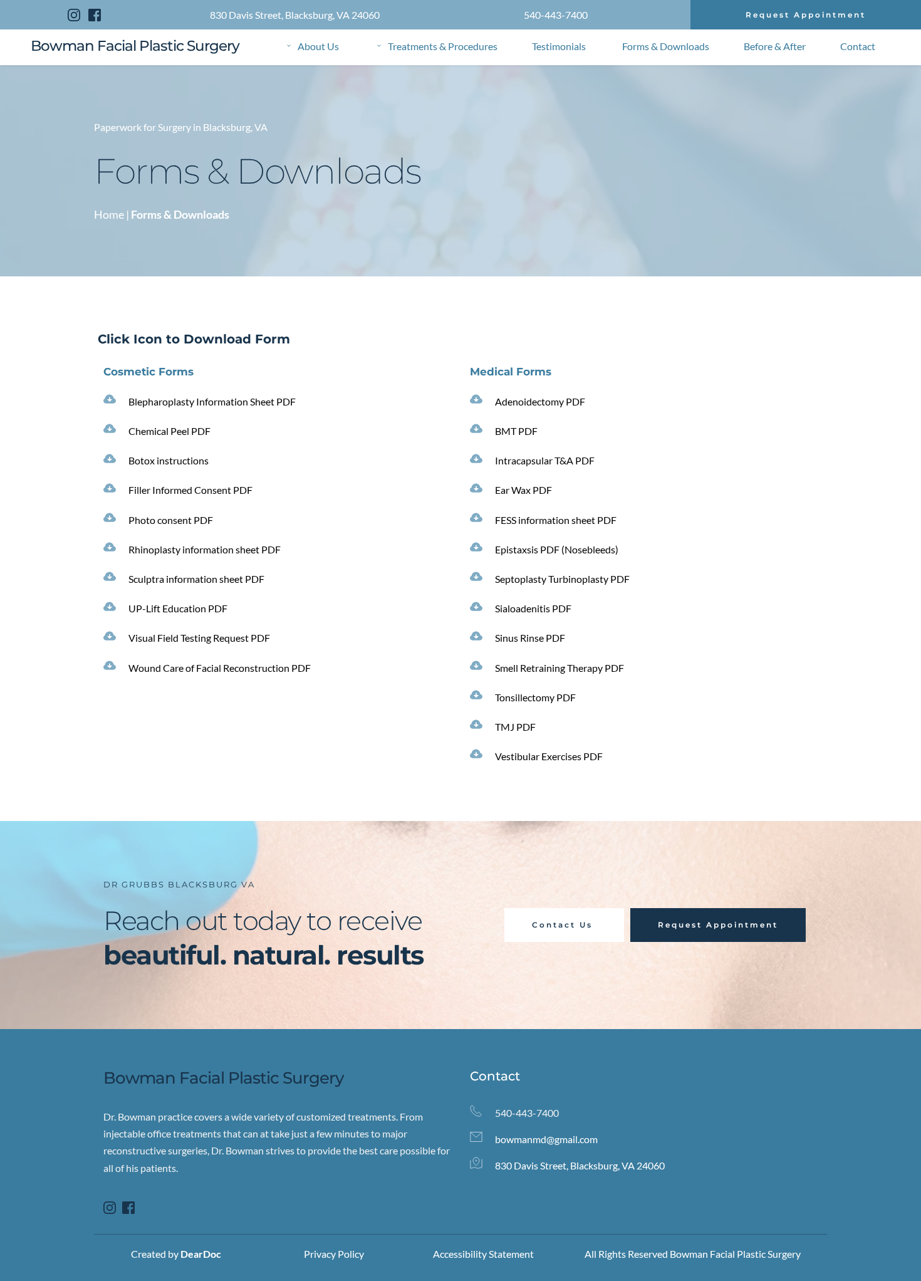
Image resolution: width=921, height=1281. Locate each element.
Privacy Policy (334, 1254)
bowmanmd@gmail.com (547, 1139)
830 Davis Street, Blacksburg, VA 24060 (295, 15)
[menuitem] (313, 46)
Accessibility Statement (483, 1254)
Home (109, 214)
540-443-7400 (556, 15)
